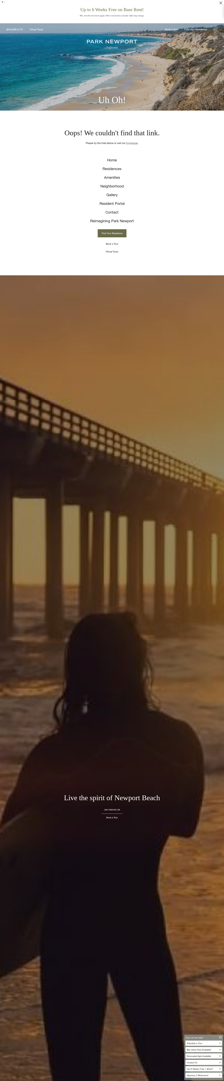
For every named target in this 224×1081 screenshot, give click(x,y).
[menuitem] (112, 151)
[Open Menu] (215, 20)
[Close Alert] (221, 3)
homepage (132, 133)
